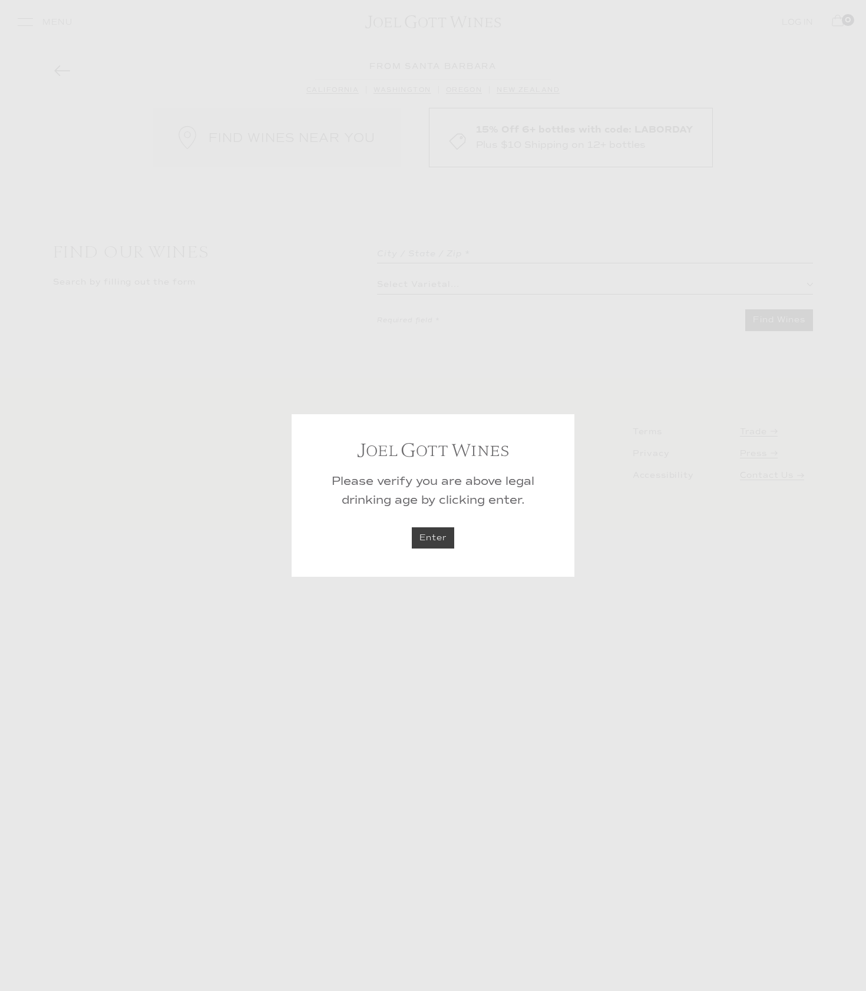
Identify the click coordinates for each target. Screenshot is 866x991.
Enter (433, 538)
